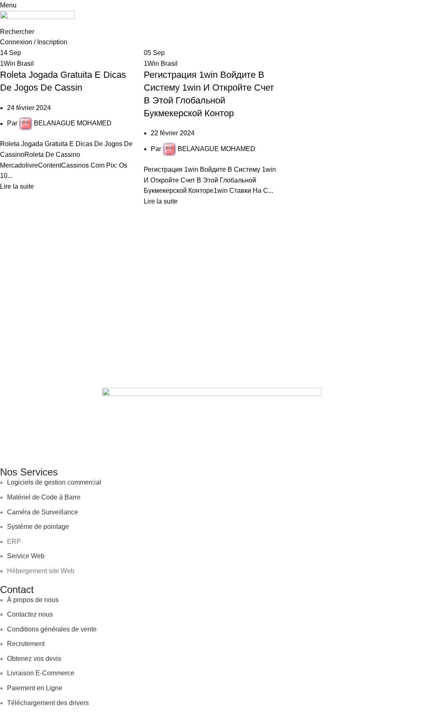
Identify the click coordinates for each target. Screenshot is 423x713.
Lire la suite (17, 186)
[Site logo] (37, 18)
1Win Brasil (17, 63)
